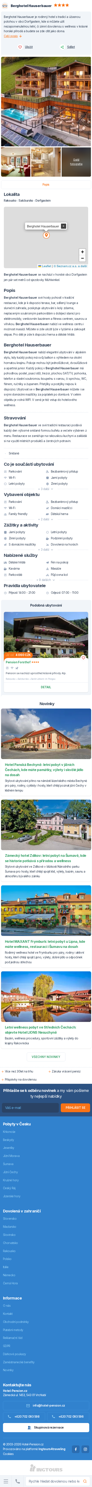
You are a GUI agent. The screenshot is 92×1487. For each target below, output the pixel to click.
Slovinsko (9, 1235)
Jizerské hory (12, 1196)
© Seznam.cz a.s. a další (70, 266)
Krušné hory (11, 1180)
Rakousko (10, 679)
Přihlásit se (75, 1107)
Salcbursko (23, 679)
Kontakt (8, 1313)
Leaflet (46, 266)
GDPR (6, 1346)
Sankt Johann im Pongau (43, 679)
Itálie (6, 1267)
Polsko (7, 1259)
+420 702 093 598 (27, 1416)
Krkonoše (9, 1131)
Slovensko (10, 1218)
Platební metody (13, 1330)
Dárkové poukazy (14, 1354)
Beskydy (8, 1140)
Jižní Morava (11, 1156)
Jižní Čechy (10, 1172)
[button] (46, 234)
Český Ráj (9, 1188)
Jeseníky (8, 1147)
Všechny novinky (46, 1057)
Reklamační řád (12, 1338)
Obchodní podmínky (16, 1322)
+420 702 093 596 (71, 1416)
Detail (46, 687)
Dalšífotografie (76, 162)
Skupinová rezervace (49, 1427)
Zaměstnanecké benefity (19, 1362)
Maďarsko (9, 1226)
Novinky (8, 1370)
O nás (7, 1305)
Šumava (8, 1164)
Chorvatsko (10, 1243)
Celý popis (11, 36)
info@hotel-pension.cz (49, 1405)
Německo (9, 1275)
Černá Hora (10, 1283)
